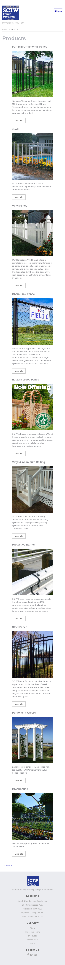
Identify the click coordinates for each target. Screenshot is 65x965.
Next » (9, 865)
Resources (32, 939)
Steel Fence (19, 627)
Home (4, 30)
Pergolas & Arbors (24, 712)
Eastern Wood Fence (25, 379)
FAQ (32, 943)
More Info (19, 120)
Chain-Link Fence (23, 294)
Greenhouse (20, 789)
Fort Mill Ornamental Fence (29, 46)
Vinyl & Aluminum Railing (28, 462)
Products (32, 936)
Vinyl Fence (19, 205)
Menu (59, 11)
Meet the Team (32, 932)
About (32, 928)
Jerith (16, 129)
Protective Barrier (23, 544)
